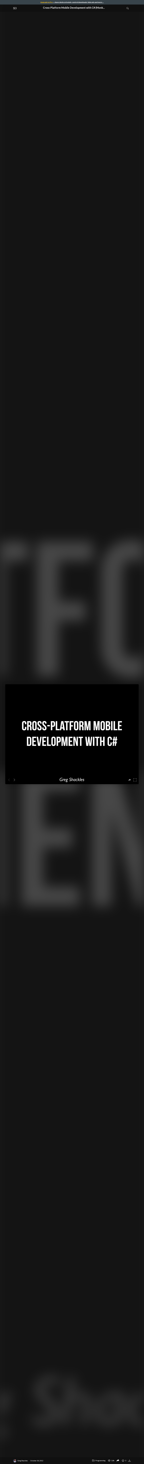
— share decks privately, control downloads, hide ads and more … (72, 2)
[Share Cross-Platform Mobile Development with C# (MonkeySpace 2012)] (117, 1460)
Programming (100, 1460)
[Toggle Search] (127, 8)
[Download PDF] (129, 1460)
